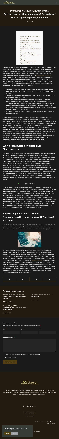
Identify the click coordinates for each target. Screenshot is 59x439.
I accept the (10, 357)
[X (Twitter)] (23, 279)
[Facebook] (9, 279)
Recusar (15, 433)
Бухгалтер (23, 59)
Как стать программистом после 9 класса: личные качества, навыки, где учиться (14, 296)
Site (40, 329)
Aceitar (7, 433)
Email (23, 329)
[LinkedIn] (49, 279)
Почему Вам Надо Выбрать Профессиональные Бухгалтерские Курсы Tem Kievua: (30, 55)
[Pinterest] (36, 279)
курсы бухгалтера (37, 260)
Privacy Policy (13, 357)
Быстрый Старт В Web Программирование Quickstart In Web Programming (15, 307)
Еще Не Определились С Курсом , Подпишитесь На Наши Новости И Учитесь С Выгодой (30, 43)
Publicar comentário (10, 362)
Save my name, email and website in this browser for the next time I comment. (22, 354)
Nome (5, 329)
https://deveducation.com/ (43, 75)
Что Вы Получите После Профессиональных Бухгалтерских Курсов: (30, 49)
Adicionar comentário (9, 337)
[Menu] (55, 2)
